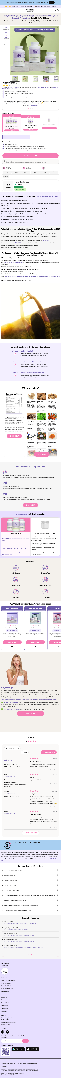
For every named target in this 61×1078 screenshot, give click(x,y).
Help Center (4, 1011)
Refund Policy (29, 1061)
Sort (7, 748)
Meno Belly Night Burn (7, 988)
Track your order (5, 1000)
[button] (56, 50)
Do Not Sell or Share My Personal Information (26, 1063)
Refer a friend (4, 1005)
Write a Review (50, 753)
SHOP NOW (14, 436)
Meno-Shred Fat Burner (7, 986)
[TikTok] (7, 1032)
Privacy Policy (14, 1061)
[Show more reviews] (30, 833)
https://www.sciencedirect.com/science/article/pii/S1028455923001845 (23, 947)
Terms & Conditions (5, 1061)
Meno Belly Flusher (6, 983)
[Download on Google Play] (18, 1051)
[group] (34, 50)
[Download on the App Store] (32, 1051)
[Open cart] (58, 10)
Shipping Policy (21, 1061)
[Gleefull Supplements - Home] (30, 10)
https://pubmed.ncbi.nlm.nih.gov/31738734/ (16, 929)
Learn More (11, 647)
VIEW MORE (41, 454)
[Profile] (55, 10)
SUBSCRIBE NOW (30, 156)
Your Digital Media (11, 1074)
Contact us (4, 997)
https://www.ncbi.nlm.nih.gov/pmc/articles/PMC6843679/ (20, 941)
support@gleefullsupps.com (8, 1022)
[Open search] (5, 10)
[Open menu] (2, 10)
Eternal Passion (5, 991)
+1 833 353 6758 (5, 1024)
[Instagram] (2, 1032)
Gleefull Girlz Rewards (7, 1002)
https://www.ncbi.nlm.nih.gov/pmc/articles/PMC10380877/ (20, 923)
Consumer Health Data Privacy (8, 1063)
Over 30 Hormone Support (8, 980)
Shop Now (30, 505)
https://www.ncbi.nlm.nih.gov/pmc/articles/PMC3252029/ (20, 935)
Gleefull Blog (4, 1008)
